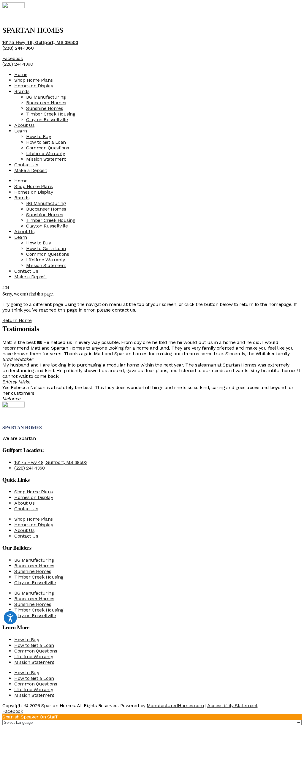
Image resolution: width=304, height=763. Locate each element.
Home (20, 74)
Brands (21, 91)
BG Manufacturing (46, 97)
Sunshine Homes (44, 108)
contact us (123, 310)
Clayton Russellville (47, 119)
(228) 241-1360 (18, 48)
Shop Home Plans (33, 80)
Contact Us (26, 165)
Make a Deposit (30, 170)
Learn (20, 131)
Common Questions (47, 148)
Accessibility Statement (232, 705)
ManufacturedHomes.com (175, 705)
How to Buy (38, 136)
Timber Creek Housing (50, 114)
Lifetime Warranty (45, 153)
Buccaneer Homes (46, 102)
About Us (24, 125)
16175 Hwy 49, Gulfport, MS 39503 (40, 42)
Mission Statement (46, 159)
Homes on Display (33, 86)
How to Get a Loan (46, 142)
